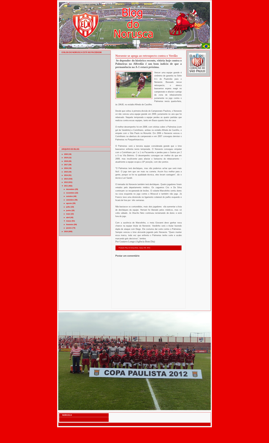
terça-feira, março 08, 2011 (140, 248)
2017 (66, 165)
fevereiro (69, 224)
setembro (70, 200)
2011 (66, 186)
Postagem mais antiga (174, 304)
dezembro (70, 189)
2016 (66, 168)
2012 (66, 182)
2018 (66, 161)
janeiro (69, 228)
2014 (66, 175)
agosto (69, 203)
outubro (69, 196)
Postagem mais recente (123, 304)
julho (68, 207)
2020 (66, 154)
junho (68, 210)
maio (68, 214)
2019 (66, 158)
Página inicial (149, 304)
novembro (70, 193)
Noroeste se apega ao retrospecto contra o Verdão (146, 55)
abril (68, 217)
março (68, 221)
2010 (66, 231)
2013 (66, 179)
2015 (66, 172)
